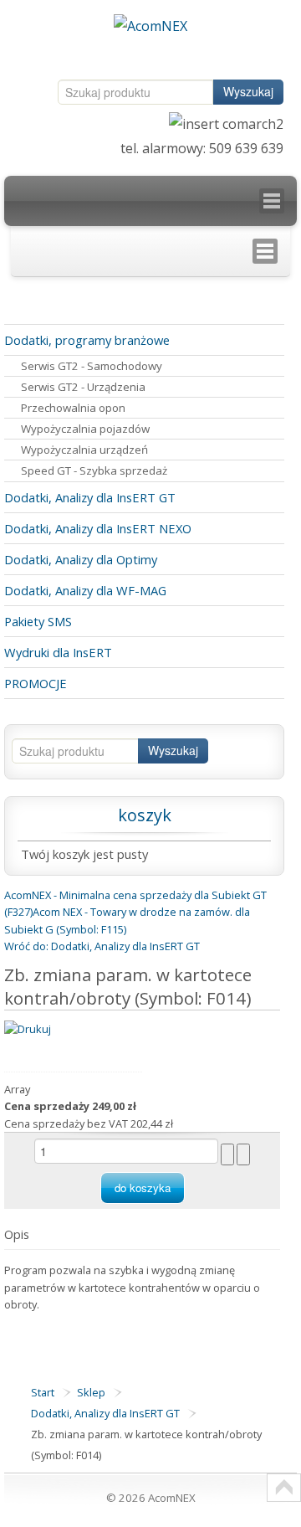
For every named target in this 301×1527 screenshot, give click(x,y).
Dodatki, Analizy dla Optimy (80, 559)
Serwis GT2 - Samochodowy (91, 365)
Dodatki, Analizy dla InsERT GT (90, 497)
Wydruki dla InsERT (58, 652)
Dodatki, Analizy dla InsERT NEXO (97, 528)
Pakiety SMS (38, 621)
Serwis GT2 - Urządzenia (83, 386)
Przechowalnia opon (73, 407)
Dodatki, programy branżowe (87, 340)
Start (42, 1392)
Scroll (284, 1487)
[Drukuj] (27, 1027)
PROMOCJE (35, 683)
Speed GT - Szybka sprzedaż (94, 470)
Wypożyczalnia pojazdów (85, 428)
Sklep (91, 1392)
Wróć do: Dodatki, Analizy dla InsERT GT (102, 946)
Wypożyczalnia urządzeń (84, 449)
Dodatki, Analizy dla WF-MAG (85, 590)
